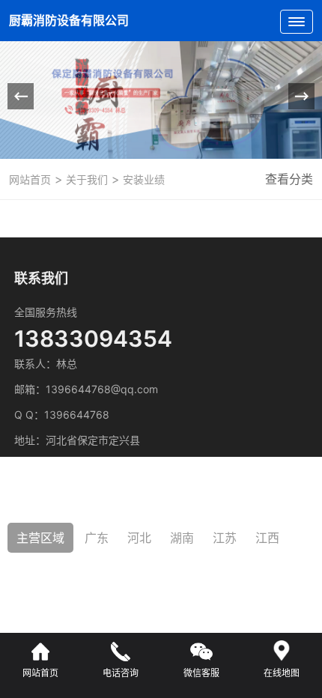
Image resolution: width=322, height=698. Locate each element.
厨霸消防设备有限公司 (70, 20)
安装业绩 (142, 179)
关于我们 (85, 179)
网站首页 (30, 179)
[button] (301, 96)
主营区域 (40, 537)
